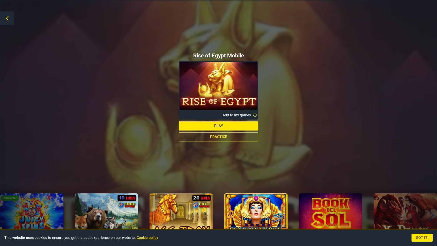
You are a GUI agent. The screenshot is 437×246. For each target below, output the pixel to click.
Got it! (422, 238)
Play (218, 126)
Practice (218, 137)
